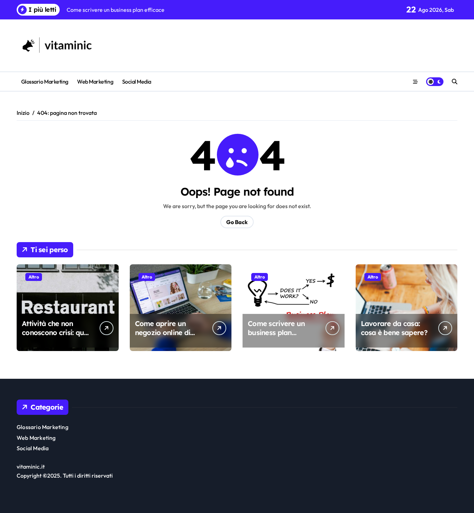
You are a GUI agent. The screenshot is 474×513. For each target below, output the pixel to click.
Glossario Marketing (44, 81)
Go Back (237, 222)
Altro (33, 277)
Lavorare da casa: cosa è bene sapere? (394, 328)
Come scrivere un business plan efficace (276, 332)
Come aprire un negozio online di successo (163, 332)
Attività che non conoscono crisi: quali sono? (57, 332)
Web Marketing (95, 81)
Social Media (136, 81)
